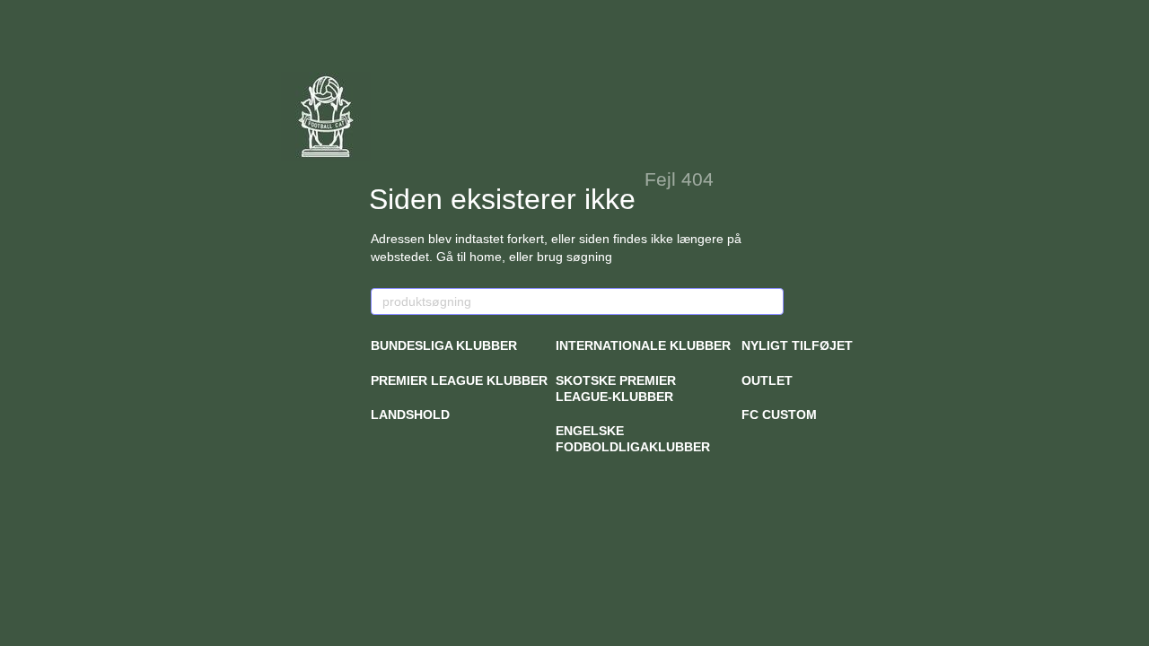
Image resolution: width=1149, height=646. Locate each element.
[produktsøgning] (769, 301)
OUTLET (767, 380)
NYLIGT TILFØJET (797, 345)
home (485, 256)
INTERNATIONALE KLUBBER (643, 345)
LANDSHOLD (410, 414)
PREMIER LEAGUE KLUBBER (459, 380)
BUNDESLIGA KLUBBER (444, 345)
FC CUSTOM (779, 414)
